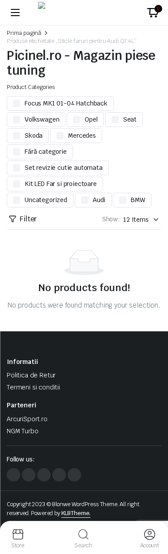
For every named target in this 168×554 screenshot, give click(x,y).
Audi (99, 200)
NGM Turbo (23, 431)
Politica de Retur (31, 375)
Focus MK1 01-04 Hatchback (66, 103)
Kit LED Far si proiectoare (61, 184)
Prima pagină (24, 33)
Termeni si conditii (33, 387)
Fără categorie (46, 152)
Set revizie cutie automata (64, 168)
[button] (152, 12)
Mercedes (82, 135)
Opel (91, 119)
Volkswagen (42, 119)
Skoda (34, 135)
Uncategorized (46, 200)
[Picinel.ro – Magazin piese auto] (84, 12)
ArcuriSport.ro (27, 419)
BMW (138, 200)
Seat (130, 119)
